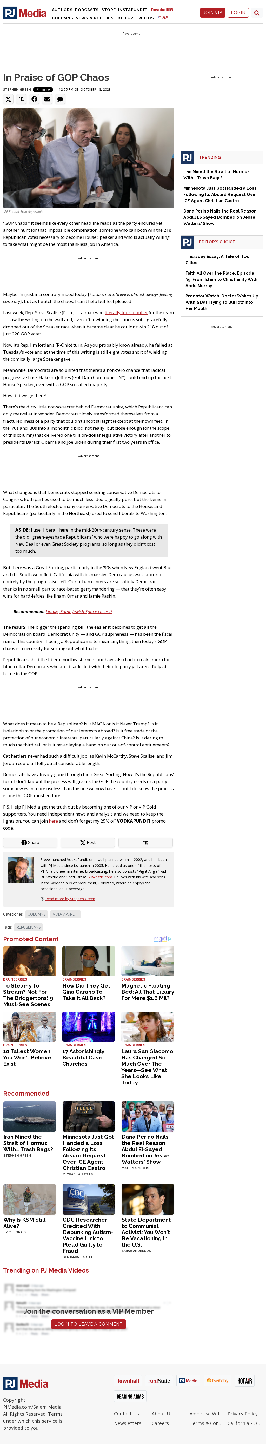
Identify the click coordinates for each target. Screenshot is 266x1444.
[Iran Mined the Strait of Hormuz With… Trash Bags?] (29, 1116)
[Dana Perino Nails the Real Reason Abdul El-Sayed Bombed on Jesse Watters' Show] (148, 1116)
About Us (162, 1413)
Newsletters (127, 1423)
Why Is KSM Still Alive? (24, 1222)
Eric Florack (15, 1232)
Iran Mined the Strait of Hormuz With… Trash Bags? (28, 1143)
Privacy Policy (243, 1413)
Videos (146, 18)
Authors (62, 10)
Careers (160, 1423)
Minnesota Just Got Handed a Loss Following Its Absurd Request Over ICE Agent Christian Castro (88, 1152)
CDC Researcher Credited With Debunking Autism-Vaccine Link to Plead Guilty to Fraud (88, 1235)
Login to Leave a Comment (89, 1324)
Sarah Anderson (136, 1251)
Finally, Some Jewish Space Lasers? (79, 611)
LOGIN (238, 12)
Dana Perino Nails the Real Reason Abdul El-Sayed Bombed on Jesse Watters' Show (145, 1149)
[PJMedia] (24, 13)
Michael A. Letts (78, 1174)
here (53, 821)
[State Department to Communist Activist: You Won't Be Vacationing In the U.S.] (148, 1199)
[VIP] (162, 17)
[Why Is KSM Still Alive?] (29, 1199)
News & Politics (95, 18)
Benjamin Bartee (78, 1257)
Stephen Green (17, 89)
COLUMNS (36, 914)
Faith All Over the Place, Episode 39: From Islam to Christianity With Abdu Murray (221, 279)
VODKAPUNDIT (65, 914)
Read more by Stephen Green (70, 898)
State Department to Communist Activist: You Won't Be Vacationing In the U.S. (146, 1232)
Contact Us (126, 1413)
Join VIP (212, 12)
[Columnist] (23, 869)
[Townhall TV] (163, 9)
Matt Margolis (135, 1168)
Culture (126, 18)
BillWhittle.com (99, 877)
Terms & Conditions (207, 1423)
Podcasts (87, 10)
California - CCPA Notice (245, 1423)
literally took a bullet (126, 312)
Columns (62, 18)
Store (108, 10)
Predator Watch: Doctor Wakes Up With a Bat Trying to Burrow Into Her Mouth (221, 302)
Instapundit (132, 10)
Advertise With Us (207, 1413)
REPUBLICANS (29, 927)
